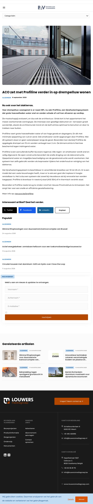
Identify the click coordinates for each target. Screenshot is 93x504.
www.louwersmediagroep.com (76, 484)
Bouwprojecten (10, 428)
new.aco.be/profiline (24, 194)
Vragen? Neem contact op (70, 401)
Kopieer (62, 210)
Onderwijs (8, 442)
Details (71, 499)
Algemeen (6, 98)
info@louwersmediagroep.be (76, 472)
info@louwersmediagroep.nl (75, 438)
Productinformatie (11, 433)
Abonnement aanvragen (30, 434)
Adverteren (30, 428)
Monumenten (9, 446)
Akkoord (81, 499)
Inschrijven (46, 317)
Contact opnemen (29, 441)
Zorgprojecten (10, 437)
